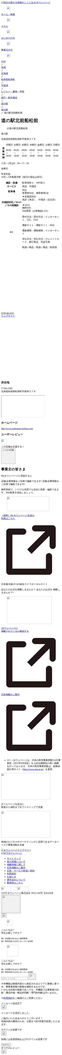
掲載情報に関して (16, 864)
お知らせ (11, 877)
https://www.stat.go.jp (33, 769)
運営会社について (16, 880)
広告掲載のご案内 (16, 867)
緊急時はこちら (15, 883)
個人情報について (16, 861)
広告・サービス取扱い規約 (21, 870)
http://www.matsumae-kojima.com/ (17, 428)
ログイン (6, 1045)
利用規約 (11, 873)
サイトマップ (14, 858)
